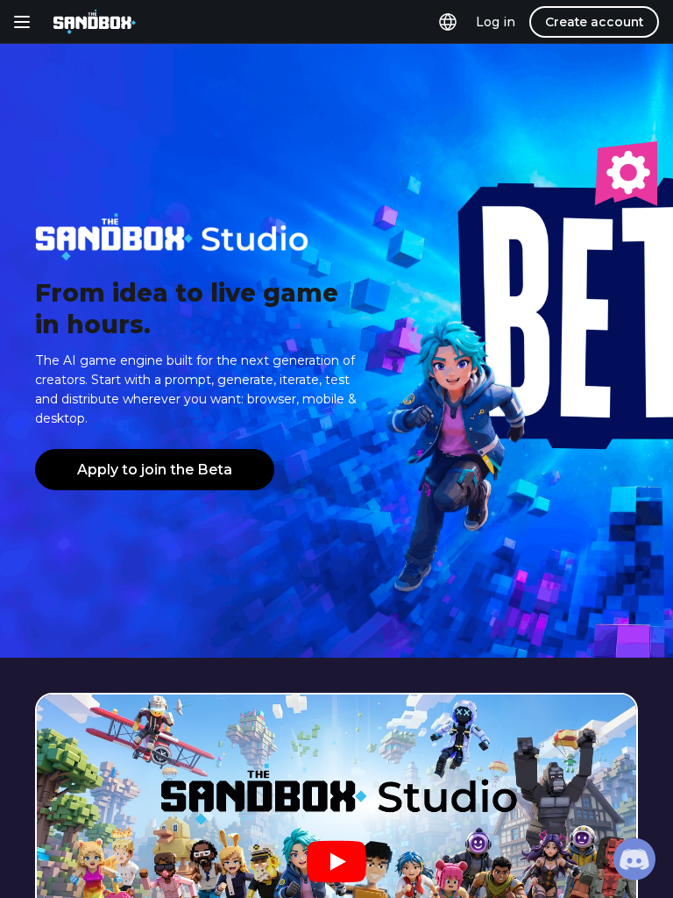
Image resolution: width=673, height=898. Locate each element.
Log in (495, 22)
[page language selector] (447, 22)
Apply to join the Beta (154, 469)
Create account (594, 22)
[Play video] (336, 862)
